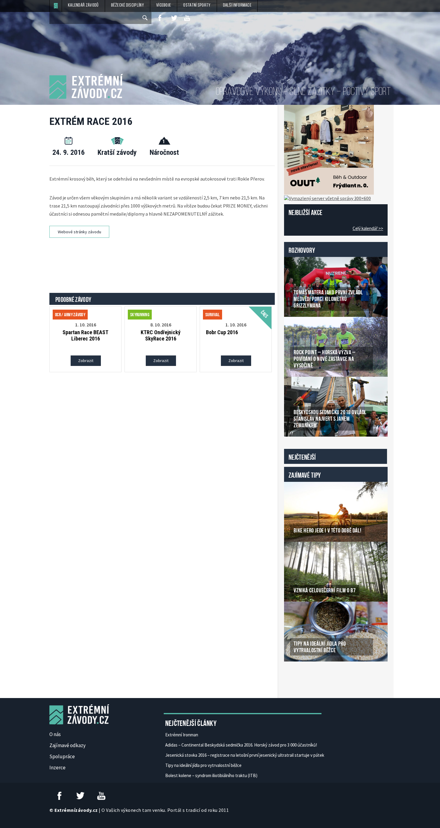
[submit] (145, 18)
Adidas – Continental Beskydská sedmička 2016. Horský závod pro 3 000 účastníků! (241, 745)
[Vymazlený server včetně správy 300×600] (327, 198)
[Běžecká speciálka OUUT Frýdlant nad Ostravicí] (329, 149)
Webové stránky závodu (79, 231)
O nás (55, 734)
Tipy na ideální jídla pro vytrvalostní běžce (203, 765)
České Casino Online (297, 676)
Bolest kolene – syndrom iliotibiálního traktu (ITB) (211, 775)
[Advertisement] (163, 260)
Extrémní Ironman (181, 735)
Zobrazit (85, 360)
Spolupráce (62, 756)
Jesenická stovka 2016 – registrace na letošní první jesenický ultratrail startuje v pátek (244, 755)
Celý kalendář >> (368, 228)
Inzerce (57, 767)
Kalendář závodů (83, 5)
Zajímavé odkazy (67, 745)
